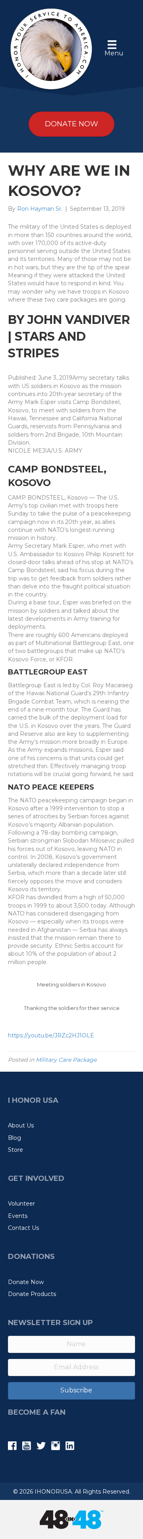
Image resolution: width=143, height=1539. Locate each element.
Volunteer (21, 1203)
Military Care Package (66, 1059)
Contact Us (23, 1227)
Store (15, 1149)
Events (17, 1215)
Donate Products (32, 1294)
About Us (21, 1125)
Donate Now (26, 1282)
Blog (14, 1137)
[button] (71, 1390)
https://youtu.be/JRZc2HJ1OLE (51, 1035)
